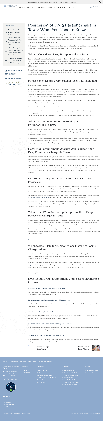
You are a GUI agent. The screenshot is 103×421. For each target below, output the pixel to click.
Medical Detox (41, 372)
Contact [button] (70, 7)
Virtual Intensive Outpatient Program (46, 377)
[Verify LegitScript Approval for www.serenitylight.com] (11, 387)
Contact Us (31, 240)
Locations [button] (50, 7)
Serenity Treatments (69, 370)
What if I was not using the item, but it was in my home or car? (49, 312)
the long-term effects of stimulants (39, 197)
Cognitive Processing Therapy (71, 382)
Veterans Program (42, 379)
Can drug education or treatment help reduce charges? (47, 335)
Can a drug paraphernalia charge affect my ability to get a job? (49, 300)
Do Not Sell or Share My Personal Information (14, 417)
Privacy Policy (74, 413)
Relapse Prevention (68, 377)
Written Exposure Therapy (70, 384)
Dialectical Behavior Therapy (71, 379)
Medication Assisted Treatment (71, 372)
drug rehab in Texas (34, 265)
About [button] (21, 7)
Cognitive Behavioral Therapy (71, 375)
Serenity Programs (42, 370)
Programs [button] (30, 7)
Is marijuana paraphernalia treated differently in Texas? (47, 288)
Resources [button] (60, 7)
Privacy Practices (84, 413)
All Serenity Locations (92, 370)
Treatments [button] (40, 7)
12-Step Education (68, 387)
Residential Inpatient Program (44, 375)
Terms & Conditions (95, 413)
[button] (64, 288)
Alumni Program (41, 382)
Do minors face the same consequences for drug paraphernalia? (50, 324)
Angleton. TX (90, 372)
